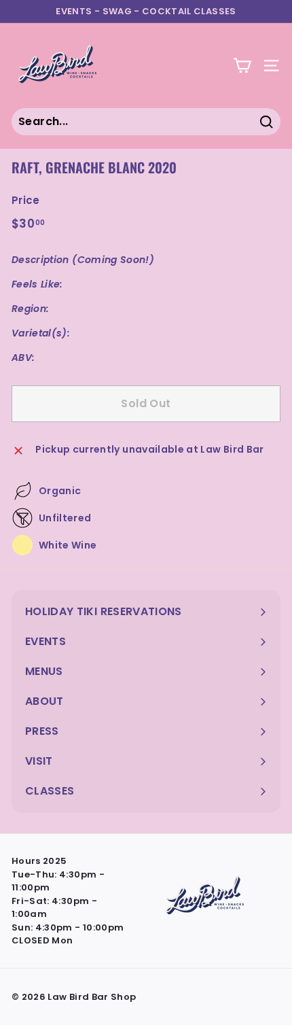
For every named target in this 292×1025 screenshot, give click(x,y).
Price (26, 200)
